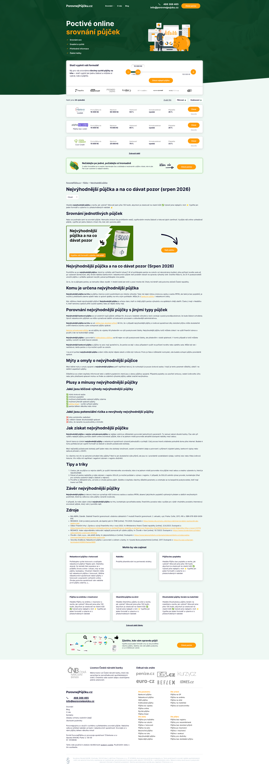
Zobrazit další (134, 153)
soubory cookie (107, 745)
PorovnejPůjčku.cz (79, 6)
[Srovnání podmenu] (113, 5)
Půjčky (85, 183)
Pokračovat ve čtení (88, 571)
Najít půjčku (169, 250)
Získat (193, 109)
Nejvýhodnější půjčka (98, 183)
